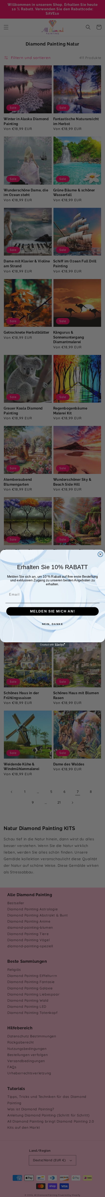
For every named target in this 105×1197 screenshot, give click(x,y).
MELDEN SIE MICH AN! (52, 611)
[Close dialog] (100, 554)
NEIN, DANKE (52, 623)
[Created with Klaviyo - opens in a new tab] (52, 644)
